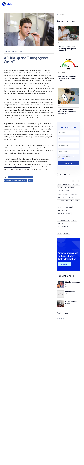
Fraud (77, 200)
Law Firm (74, 220)
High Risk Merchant (63, 210)
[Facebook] (57, 319)
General (60, 207)
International (62, 217)
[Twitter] (59, 319)
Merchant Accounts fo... (72, 283)
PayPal (74, 230)
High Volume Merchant (64, 213)
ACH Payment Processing (65, 181)
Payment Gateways (63, 226)
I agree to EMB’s (67, 157)
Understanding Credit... (70, 302)
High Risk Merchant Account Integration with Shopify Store (67, 112)
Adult (76, 181)
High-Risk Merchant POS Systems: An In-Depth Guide (67, 79)
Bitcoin (60, 187)
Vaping (30, 180)
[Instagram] (63, 319)
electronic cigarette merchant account (17, 167)
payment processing (63, 230)
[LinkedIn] (61, 319)
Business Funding (69, 187)
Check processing (63, 194)
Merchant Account (63, 223)
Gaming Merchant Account (65, 204)
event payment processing (65, 200)
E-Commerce (72, 197)
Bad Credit (76, 184)
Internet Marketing (63, 220)
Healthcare (68, 207)
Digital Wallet (62, 197)
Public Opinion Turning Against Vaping (15, 180)
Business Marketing (63, 190)
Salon (59, 233)
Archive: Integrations (64, 184)
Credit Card (74, 194)
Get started (68, 163)
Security (66, 233)
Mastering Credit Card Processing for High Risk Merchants (67, 49)
